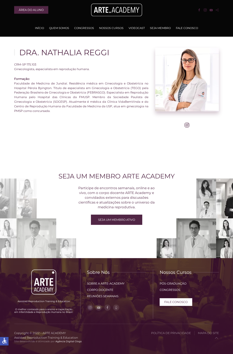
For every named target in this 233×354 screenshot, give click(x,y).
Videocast (137, 28)
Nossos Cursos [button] (111, 28)
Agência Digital (64, 341)
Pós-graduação (173, 283)
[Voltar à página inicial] (116, 9)
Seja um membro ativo (116, 219)
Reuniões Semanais (102, 296)
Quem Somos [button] (59, 28)
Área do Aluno (31, 9)
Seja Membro (160, 28)
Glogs (78, 341)
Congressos (84, 28)
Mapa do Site (208, 333)
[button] (216, 338)
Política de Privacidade (171, 333)
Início (39, 28)
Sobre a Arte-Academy (106, 283)
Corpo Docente (100, 290)
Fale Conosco (187, 28)
